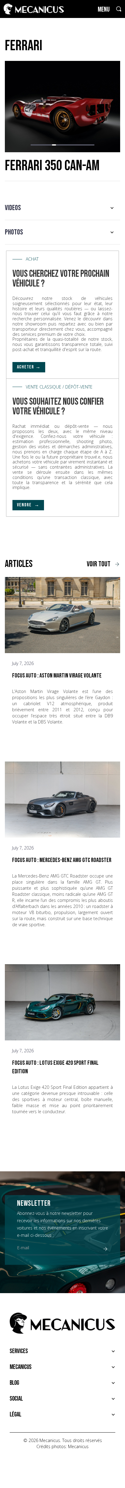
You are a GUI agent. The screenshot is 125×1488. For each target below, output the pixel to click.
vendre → (28, 505)
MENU (104, 9)
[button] (33, 145)
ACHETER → (29, 367)
